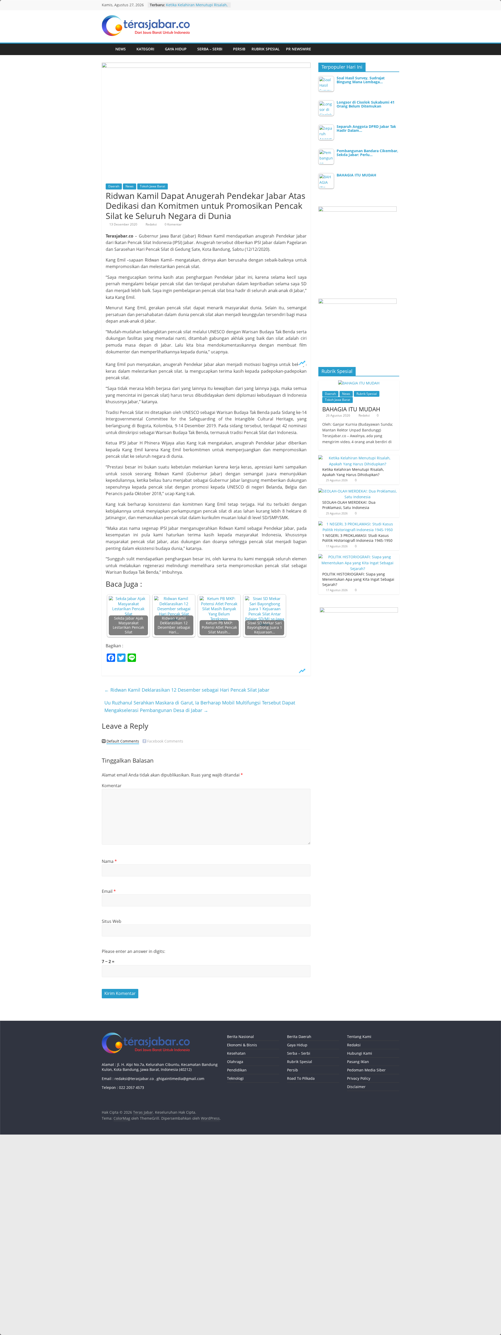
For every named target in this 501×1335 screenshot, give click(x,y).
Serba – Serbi (209, 48)
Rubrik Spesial (266, 48)
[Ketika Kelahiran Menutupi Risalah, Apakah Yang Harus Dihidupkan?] (357, 457)
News (120, 48)
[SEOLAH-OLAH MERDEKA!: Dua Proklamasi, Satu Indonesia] (357, 491)
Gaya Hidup (176, 48)
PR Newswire (298, 48)
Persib (239, 48)
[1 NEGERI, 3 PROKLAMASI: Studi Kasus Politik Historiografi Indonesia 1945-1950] (357, 523)
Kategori (145, 48)
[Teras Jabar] (107, 49)
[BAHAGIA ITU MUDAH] (358, 383)
